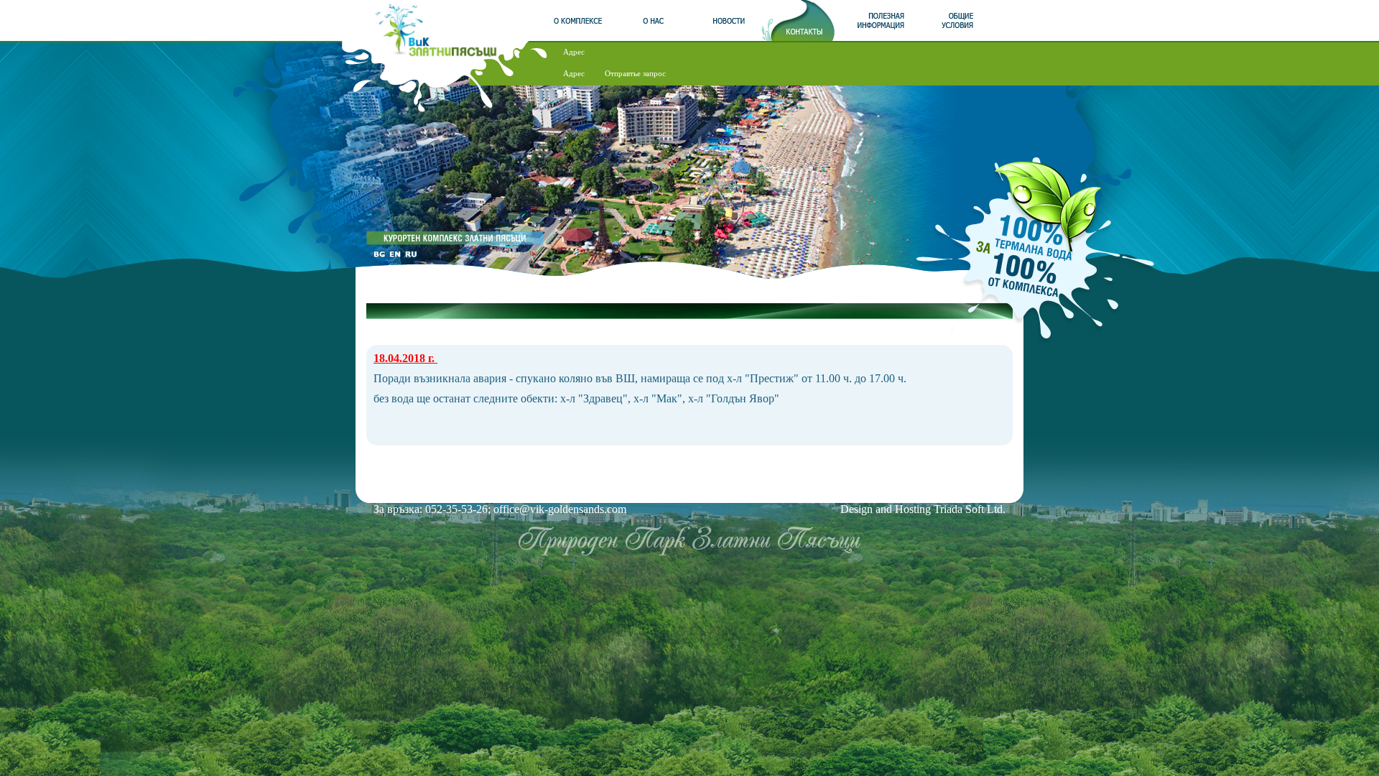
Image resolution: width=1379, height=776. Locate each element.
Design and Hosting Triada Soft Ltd (921, 509)
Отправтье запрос (635, 73)
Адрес (574, 51)
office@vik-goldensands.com (559, 509)
